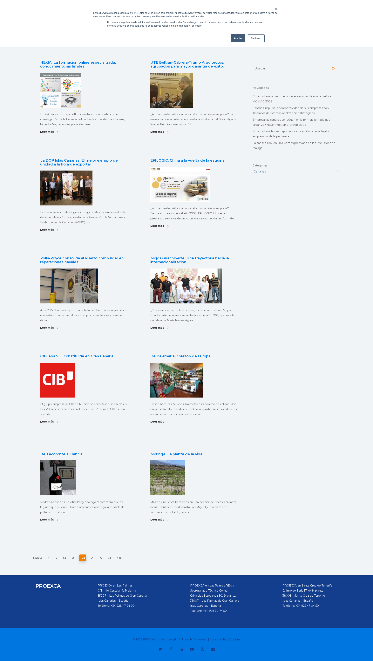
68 (64, 558)
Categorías (260, 165)
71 (92, 558)
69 (73, 558)
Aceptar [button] (238, 38)
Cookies (235, 639)
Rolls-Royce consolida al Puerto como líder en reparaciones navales (82, 260)
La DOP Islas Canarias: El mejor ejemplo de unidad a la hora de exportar (79, 162)
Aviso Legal (168, 639)
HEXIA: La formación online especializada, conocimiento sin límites (78, 64)
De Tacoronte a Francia (61, 454)
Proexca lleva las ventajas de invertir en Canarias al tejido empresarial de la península (291, 134)
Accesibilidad (218, 639)
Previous (37, 558)
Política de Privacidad (192, 639)
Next (120, 558)
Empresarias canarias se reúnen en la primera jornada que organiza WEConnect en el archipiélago (291, 122)
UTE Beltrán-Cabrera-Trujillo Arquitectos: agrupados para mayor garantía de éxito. (187, 64)
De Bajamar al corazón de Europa (180, 356)
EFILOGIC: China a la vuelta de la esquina (187, 160)
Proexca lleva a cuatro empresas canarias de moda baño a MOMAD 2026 (292, 99)
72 (100, 558)
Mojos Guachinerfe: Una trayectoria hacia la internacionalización (189, 260)
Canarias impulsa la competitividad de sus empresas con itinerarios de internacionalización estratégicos (291, 110)
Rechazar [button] (256, 38)
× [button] (276, 7)
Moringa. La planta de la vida (176, 454)
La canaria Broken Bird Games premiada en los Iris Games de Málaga (294, 145)
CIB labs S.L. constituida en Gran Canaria (76, 356)
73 (109, 558)
